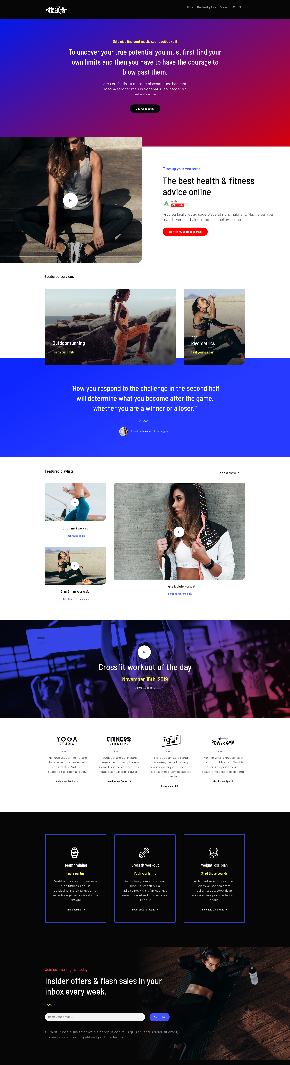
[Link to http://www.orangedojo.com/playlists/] (70, 200)
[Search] (240, 7)
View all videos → (145, 687)
